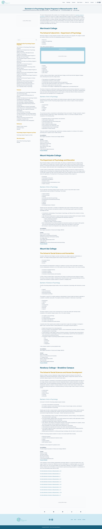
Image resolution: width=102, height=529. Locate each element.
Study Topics (79, 2)
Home (64, 2)
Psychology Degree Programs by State (24, 135)
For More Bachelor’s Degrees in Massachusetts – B (50, 473)
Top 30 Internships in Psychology (23, 112)
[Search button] (36, 40)
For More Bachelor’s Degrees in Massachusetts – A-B (50, 470)
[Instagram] (99, 2)
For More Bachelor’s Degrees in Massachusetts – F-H (50, 481)
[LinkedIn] (62, 511)
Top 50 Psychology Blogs (22, 93)
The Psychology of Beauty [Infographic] (25, 100)
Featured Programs (62, 49)
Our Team (79, 519)
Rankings (68, 2)
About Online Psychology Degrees (23, 140)
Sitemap (18, 142)
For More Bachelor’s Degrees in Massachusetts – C (50, 476)
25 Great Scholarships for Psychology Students (26, 113)
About (75, 519)
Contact (92, 2)
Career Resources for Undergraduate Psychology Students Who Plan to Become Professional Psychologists (27, 109)
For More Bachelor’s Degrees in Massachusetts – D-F (50, 479)
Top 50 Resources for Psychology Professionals (26, 92)
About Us (87, 2)
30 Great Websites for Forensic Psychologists (26, 106)
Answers (73, 2)
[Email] (80, 511)
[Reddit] (71, 511)
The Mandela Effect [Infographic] (23, 99)
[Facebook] (98, 2)
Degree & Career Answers (22, 126)
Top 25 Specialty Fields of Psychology (24, 86)
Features (18, 129)
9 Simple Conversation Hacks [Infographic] (25, 120)
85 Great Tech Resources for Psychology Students (27, 97)
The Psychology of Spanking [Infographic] (25, 102)
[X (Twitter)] (53, 511)
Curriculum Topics (20, 127)
